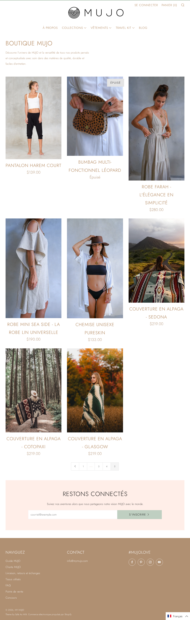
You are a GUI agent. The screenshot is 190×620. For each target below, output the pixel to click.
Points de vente (14, 592)
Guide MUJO (13, 561)
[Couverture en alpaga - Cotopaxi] (33, 390)
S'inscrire (137, 515)
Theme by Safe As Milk (16, 614)
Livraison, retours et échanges (23, 573)
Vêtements (99, 28)
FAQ (8, 585)
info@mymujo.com (77, 561)
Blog (143, 28)
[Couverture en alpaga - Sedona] (156, 260)
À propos (50, 28)
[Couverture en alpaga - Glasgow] (95, 390)
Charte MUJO (13, 567)
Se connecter (146, 5)
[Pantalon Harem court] (33, 118)
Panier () (169, 5)
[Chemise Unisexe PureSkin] (95, 268)
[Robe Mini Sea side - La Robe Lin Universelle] (33, 268)
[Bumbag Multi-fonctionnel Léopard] (95, 116)
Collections (72, 28)
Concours (11, 598)
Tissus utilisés (13, 579)
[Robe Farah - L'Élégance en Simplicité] (156, 128)
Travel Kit (123, 28)
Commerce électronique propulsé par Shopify (49, 614)
